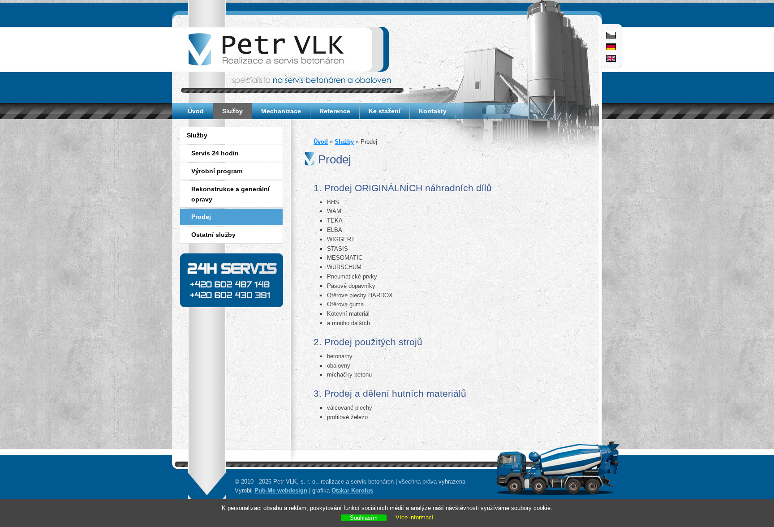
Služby (232, 111)
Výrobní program (216, 171)
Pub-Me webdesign (280, 490)
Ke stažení (384, 111)
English (611, 59)
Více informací (415, 517)
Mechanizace (281, 111)
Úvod (196, 111)
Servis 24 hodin (215, 153)
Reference (334, 111)
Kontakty (433, 111)
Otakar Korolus (352, 490)
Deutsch (611, 47)
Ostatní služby (213, 234)
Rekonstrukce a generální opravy (230, 194)
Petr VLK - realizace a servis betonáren (219, 30)
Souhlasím (364, 517)
